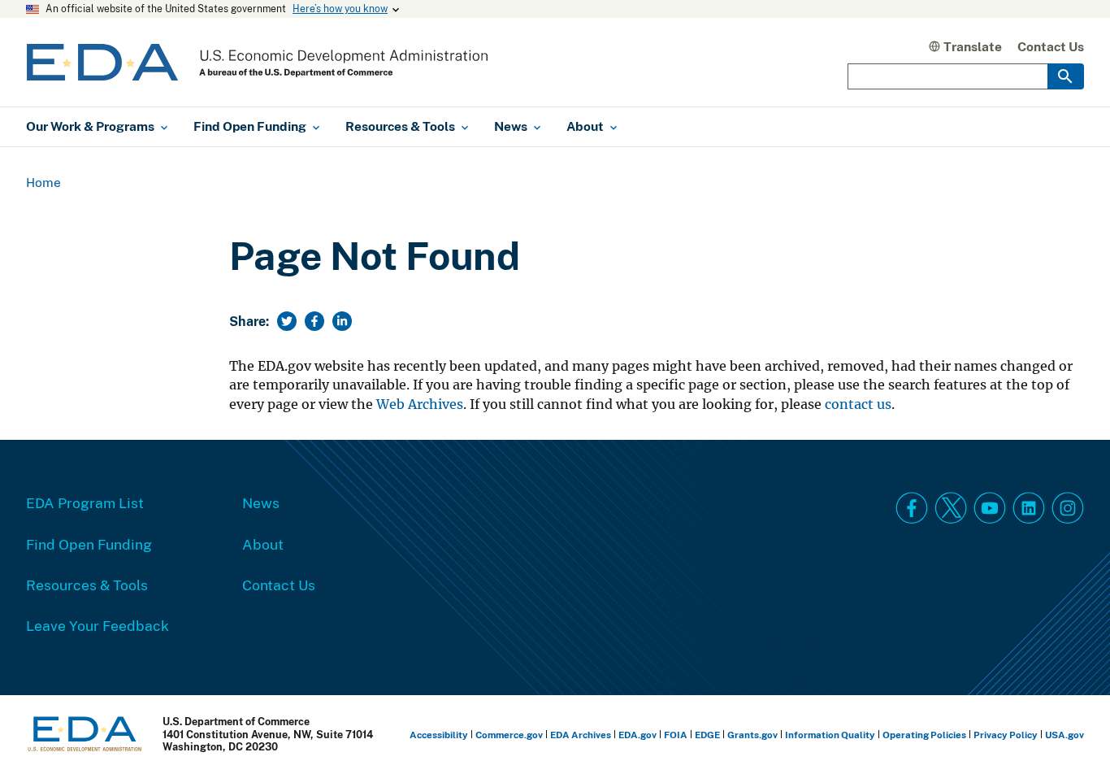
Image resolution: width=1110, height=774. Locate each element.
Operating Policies (924, 734)
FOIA (675, 734)
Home (43, 182)
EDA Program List (85, 502)
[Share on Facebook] (314, 321)
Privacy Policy (1005, 734)
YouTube (989, 508)
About (263, 544)
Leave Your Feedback (97, 625)
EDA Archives (580, 734)
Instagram (1067, 508)
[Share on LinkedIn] (342, 321)
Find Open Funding (89, 544)
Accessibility (439, 734)
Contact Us (1050, 46)
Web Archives (419, 404)
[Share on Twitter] (287, 321)
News (261, 502)
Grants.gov (752, 734)
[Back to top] (1068, 732)
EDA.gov (637, 734)
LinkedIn (1028, 508)
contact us (858, 404)
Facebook (911, 508)
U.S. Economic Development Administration (257, 62)
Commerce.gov (509, 734)
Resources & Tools (87, 585)
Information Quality (830, 734)
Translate (972, 46)
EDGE (707, 734)
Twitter (950, 508)
